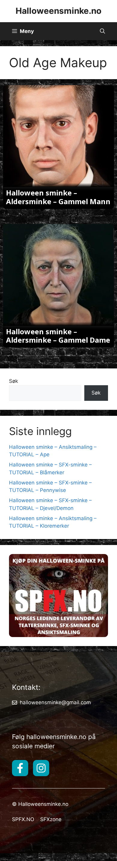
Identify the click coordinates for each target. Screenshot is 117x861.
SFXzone (51, 819)
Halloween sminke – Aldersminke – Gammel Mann (58, 197)
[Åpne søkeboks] (102, 31)
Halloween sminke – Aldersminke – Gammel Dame (58, 335)
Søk (13, 381)
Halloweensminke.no (58, 11)
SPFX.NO (23, 819)
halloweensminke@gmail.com (55, 702)
